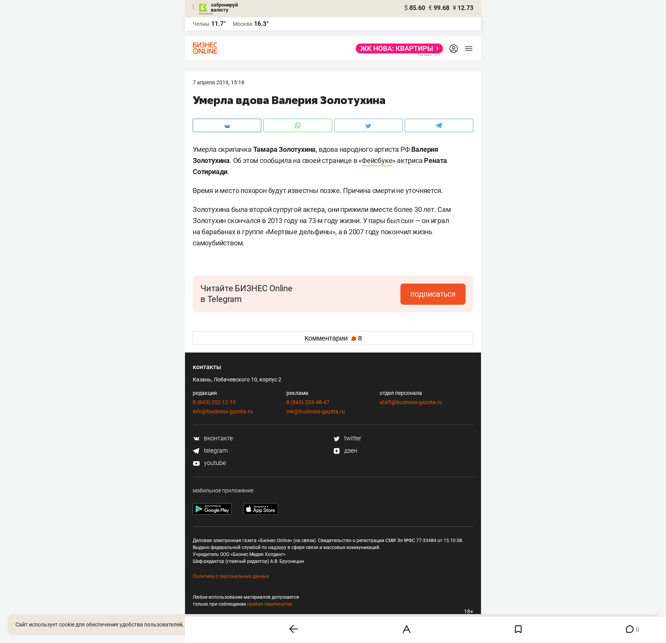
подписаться (433, 294)
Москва (242, 24)
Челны (201, 24)
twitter (352, 438)
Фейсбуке (377, 160)
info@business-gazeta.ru (223, 411)
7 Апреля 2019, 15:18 (218, 82)
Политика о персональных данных (231, 576)
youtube (214, 463)
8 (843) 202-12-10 (214, 402)
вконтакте (217, 438)
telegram (215, 450)
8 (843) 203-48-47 (308, 402)
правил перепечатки (269, 604)
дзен (350, 450)
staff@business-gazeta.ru (411, 402)
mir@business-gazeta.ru (315, 411)
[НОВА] (397, 49)
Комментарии (333, 338)
